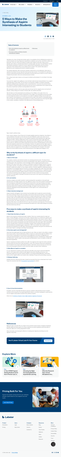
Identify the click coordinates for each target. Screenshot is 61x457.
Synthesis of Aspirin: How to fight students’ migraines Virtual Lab (27, 296)
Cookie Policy (54, 431)
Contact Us (45, 1)
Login (57, 1)
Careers (28, 427)
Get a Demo (55, 4)
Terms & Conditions (53, 425)
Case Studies (42, 429)
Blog (40, 425)
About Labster (30, 425)
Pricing (3, 427)
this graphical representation (27, 261)
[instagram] (54, 452)
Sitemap (52, 440)
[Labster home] (5, 5)
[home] (30, 417)
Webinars (41, 432)
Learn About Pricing (8, 402)
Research (41, 439)
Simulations (5, 425)
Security (53, 436)
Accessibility (53, 433)
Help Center (17, 427)
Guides (40, 436)
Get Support (52, 1)
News (40, 434)
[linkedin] (56, 452)
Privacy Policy (54, 428)
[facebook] (52, 452)
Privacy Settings (15, 452)
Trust (52, 438)
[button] (13, 4)
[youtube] (58, 452)
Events (40, 427)
